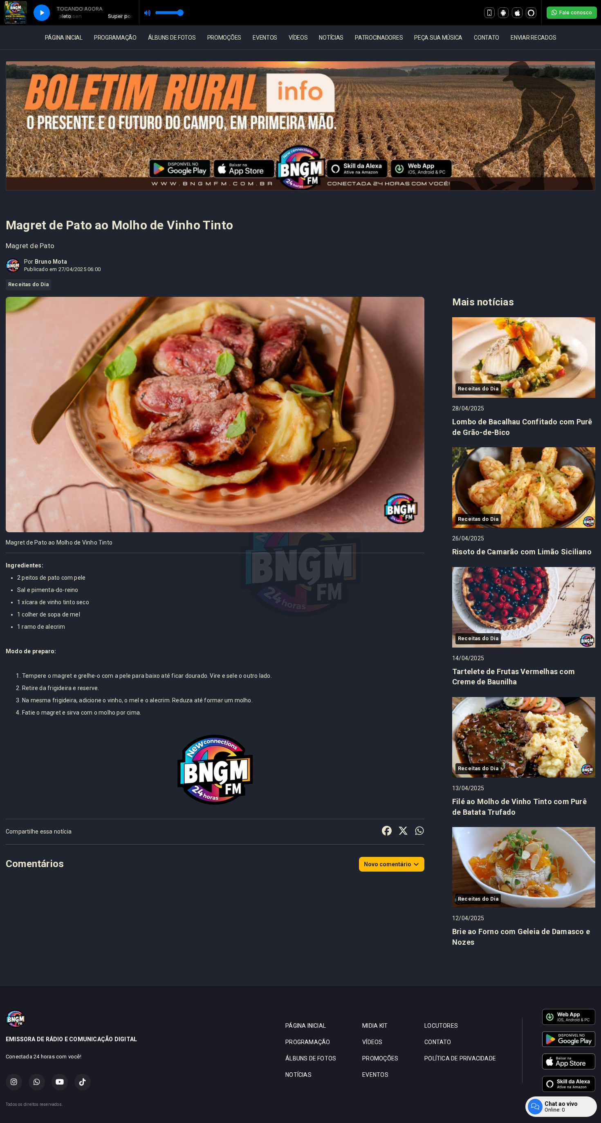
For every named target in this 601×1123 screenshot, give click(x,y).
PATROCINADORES (379, 37)
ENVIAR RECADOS (533, 37)
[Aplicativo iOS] (517, 12)
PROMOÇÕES (224, 37)
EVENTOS (265, 37)
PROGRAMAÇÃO (115, 37)
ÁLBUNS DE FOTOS (172, 37)
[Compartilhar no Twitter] (403, 832)
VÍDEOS (298, 37)
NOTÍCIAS (331, 37)
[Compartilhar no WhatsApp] (419, 832)
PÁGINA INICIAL (64, 37)
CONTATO (486, 37)
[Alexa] (531, 12)
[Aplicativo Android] (503, 12)
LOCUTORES (441, 1025)
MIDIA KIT (375, 1025)
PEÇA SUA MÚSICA (438, 37)
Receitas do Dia (28, 284)
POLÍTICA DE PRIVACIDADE (460, 1058)
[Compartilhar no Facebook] (387, 832)
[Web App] (489, 12)
